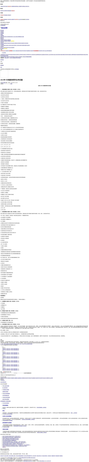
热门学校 (4, 52)
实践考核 (28, 50)
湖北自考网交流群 (22, 457)
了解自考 (2, 6)
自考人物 (5, 47)
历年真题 (2, 44)
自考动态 (49, 455)
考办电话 (2, 31)
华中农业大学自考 (12, 54)
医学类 (28, 45)
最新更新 (53, 455)
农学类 (20, 45)
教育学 (26, 45)
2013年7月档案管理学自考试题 (15, 57)
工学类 (17, 45)
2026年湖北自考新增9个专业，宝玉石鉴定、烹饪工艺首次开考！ (14, 441)
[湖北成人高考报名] (18, 56)
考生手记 (2, 47)
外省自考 (12, 47)
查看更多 (4, 447)
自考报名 (2, 32)
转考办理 (24, 50)
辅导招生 (16, 6)
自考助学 (20, 6)
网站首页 (2, 37)
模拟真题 (9, 10)
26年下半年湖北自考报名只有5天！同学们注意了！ (11, 436)
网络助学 (13, 10)
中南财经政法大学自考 (4, 54)
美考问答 (26, 43)
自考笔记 (2, 46)
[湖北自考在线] (3, 56)
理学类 (15, 45)
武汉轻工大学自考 (26, 54)
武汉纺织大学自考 (44, 54)
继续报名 (5, 19)
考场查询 (2, 15)
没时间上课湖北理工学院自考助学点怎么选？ (10, 438)
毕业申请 (9, 19)
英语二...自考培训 (74, 412)
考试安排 (2, 10)
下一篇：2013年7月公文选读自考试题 (25, 343)
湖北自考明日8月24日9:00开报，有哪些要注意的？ (11, 437)
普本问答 (9, 43)
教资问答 (23, 43)
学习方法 (9, 47)
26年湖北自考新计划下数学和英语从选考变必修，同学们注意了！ (14, 442)
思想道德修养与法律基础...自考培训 (19, 425)
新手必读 (5, 6)
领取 (11, 83)
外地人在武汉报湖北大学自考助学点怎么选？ (10, 439)
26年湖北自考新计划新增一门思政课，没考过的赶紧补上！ (13, 443)
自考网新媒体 (2, 25)
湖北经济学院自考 (80, 54)
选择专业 (23, 6)
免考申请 (5, 10)
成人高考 (20, 19)
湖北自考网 (7, 57)
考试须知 (5, 15)
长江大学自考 (32, 54)
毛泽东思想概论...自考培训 (41, 407)
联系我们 (61, 455)
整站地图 (57, 455)
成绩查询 (2, 19)
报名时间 (9, 6)
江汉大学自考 (50, 54)
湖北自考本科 (44, 455)
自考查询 (2, 33)
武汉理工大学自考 (19, 54)
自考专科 (27, 19)
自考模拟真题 (8, 401)
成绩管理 (13, 19)
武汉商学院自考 (38, 54)
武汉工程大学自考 (57, 54)
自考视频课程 (2, 401)
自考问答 (2, 42)
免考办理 (21, 50)
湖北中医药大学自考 (64, 54)
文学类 (9, 45)
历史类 (12, 45)
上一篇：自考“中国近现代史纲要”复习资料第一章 (9, 343)
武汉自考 (34, 455)
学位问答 (12, 43)
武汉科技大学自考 (5, 55)
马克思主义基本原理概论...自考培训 (28, 419)
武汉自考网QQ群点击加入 (30, 457)
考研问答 (16, 43)
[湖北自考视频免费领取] (27, 56)
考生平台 (27, 6)
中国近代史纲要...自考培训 (42, 432)
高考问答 (19, 43)
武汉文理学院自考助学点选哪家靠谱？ (9, 440)
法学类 (7, 45)
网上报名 (2, 48)
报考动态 (2, 38)
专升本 (43, 50)
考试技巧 (9, 15)
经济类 (4, 45)
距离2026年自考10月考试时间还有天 (7, 36)
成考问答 (5, 43)
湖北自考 (2, 455)
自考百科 (2, 43)
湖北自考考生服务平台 (28, 455)
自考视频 (2, 35)
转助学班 (16, 19)
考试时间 (7, 50)
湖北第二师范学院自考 (72, 54)
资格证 (1, 34)
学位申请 (40, 50)
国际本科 (50, 50)
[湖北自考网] (3, 28)
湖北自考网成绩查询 (20, 455)
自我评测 (13, 6)
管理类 (23, 45)
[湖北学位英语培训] (10, 56)
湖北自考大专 (39, 455)
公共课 (1, 45)
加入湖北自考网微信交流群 (19, 36)
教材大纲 (17, 50)
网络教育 (23, 19)
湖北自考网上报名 (12, 455)
